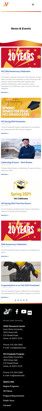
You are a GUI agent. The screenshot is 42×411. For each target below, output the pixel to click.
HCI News (7, 391)
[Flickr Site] (29, 312)
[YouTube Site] (23, 311)
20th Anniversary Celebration (14, 244)
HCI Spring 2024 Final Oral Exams (16, 203)
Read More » (5, 92)
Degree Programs (11, 386)
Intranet (7, 405)
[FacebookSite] (17, 311)
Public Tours (8, 400)
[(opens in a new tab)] (21, 149)
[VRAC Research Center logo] (7, 311)
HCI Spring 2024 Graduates (13, 121)
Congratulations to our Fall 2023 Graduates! (20, 285)
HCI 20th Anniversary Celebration (15, 71)
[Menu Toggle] (33, 4)
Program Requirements (13, 396)
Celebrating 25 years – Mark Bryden (16, 162)
